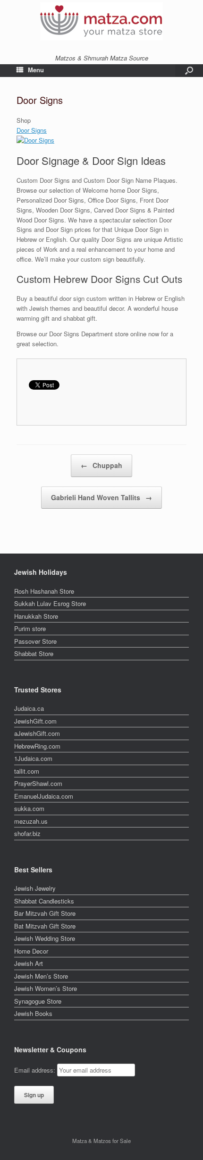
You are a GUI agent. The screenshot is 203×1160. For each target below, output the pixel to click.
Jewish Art (28, 963)
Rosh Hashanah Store (44, 591)
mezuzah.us (31, 821)
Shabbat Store (33, 653)
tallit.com (26, 771)
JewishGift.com (35, 720)
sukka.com (29, 808)
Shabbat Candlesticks (44, 900)
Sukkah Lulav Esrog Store (50, 603)
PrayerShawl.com (38, 783)
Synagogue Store (37, 1001)
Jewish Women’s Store (45, 988)
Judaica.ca (29, 708)
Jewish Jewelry (35, 888)
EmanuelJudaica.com (43, 796)
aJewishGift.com (37, 733)
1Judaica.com (33, 758)
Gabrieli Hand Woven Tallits (101, 497)
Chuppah (101, 465)
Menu (36, 69)
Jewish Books (33, 1013)
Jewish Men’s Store (41, 976)
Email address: (35, 1070)
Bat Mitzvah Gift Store (45, 925)
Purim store (30, 628)
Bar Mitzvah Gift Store (45, 913)
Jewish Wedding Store (44, 938)
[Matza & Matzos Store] (101, 21)
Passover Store (35, 641)
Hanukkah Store (36, 616)
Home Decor (31, 951)
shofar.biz (27, 833)
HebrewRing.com (37, 746)
